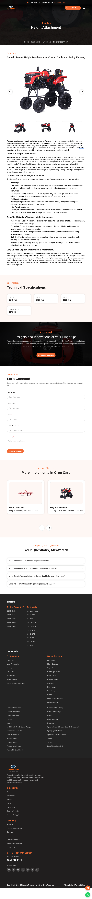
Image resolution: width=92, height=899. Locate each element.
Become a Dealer (13, 811)
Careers (10, 832)
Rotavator (50, 723)
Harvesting (11, 675)
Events (9, 836)
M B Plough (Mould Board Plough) (19, 727)
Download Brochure (46, 355)
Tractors (10, 792)
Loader (9, 723)
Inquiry (9, 799)
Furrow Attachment (13, 711)
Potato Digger (12, 738)
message (10, 437)
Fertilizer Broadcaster (55, 698)
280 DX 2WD (31, 642)
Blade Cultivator (53, 664)
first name (11, 393)
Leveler (9, 719)
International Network (14, 843)
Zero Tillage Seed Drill (55, 746)
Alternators (51, 660)
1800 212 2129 (59, 2)
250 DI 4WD (31, 630)
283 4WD (30, 645)
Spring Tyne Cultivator (55, 731)
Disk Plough (51, 691)
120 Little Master (33, 611)
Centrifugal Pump (53, 672)
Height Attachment (60, 42)
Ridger (49, 715)
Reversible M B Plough (55, 708)
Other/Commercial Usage (16, 683)
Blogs (9, 803)
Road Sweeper (52, 719)
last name (11, 404)
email (9, 415)
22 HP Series (11, 619)
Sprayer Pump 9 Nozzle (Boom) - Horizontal (63, 727)
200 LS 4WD (31, 626)
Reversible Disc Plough (15, 750)
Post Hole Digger (13, 734)
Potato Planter (12, 742)
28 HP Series (11, 626)
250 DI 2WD (31, 634)
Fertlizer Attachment (14, 708)
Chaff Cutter (51, 675)
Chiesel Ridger (52, 679)
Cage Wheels (52, 668)
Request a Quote (72, 8)
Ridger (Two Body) (54, 711)
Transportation (12, 679)
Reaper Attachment (14, 746)
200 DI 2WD (31, 615)
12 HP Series (11, 611)
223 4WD (30, 619)
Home (26, 42)
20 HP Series (11, 615)
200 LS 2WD (31, 622)
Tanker (49, 742)
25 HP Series (11, 622)
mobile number (12, 426)
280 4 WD (30, 638)
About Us (10, 824)
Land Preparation (13, 664)
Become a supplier (13, 815)
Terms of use (80, 885)
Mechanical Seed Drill (14, 731)
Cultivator (50, 683)
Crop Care (47, 42)
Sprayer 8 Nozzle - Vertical (56, 734)
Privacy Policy (68, 885)
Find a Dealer (11, 807)
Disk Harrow (51, 687)
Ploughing (10, 660)
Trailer (49, 738)
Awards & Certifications (15, 828)
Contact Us (11, 847)
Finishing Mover (53, 702)
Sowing (9, 668)
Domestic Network (13, 840)
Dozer (49, 695)
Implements (36, 42)
